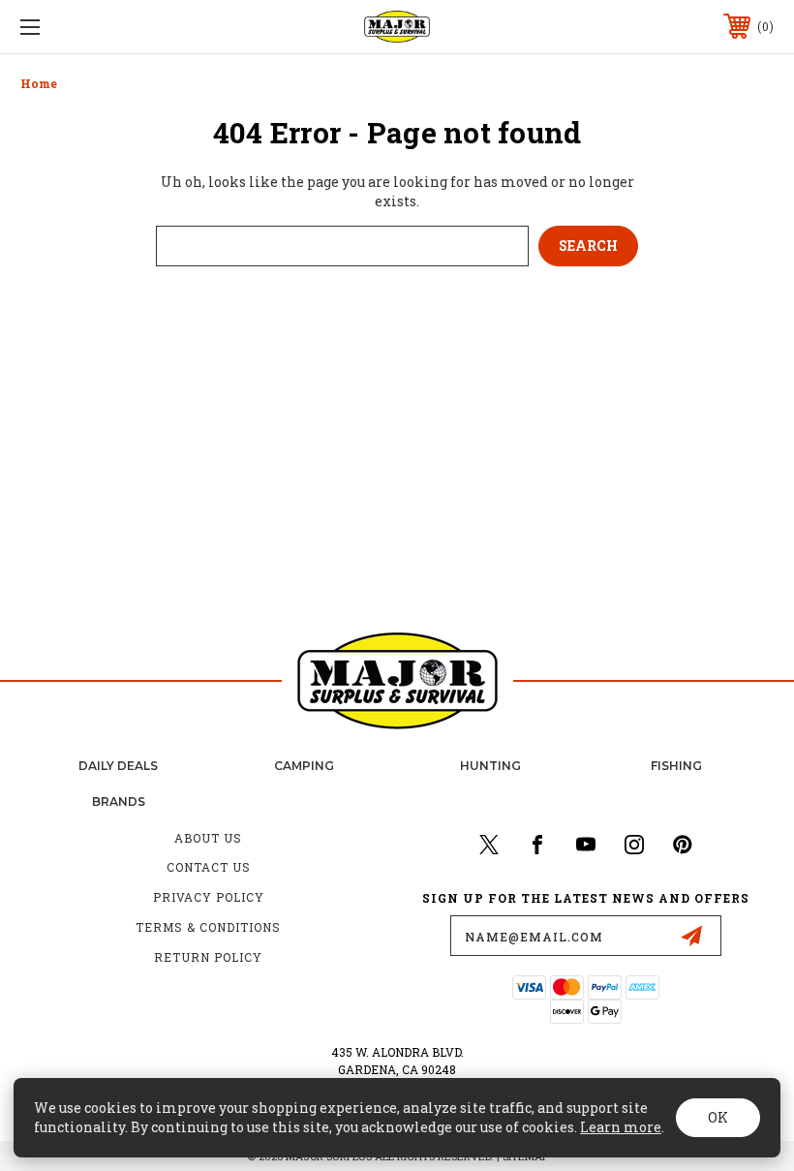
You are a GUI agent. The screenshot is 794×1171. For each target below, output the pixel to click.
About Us (208, 838)
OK (718, 1117)
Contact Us (209, 867)
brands (118, 801)
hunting (490, 765)
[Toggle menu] (95, 26)
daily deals (118, 765)
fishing (676, 765)
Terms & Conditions (208, 927)
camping (304, 765)
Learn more (620, 1127)
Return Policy (208, 957)
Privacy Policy (208, 897)
